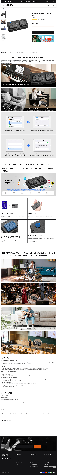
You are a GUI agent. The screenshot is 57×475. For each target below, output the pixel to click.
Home (2, 8)
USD (52, 1)
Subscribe (37, 446)
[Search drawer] (48, 5)
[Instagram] (3, 1)
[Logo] (9, 5)
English (47, 1)
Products (6, 8)
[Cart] (53, 5)
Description (3, 52)
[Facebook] (6, 1)
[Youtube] (8, 1)
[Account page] (50, 5)
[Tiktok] (11, 1)
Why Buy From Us (20, 52)
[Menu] (3, 5)
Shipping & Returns (32, 52)
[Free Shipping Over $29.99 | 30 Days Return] (28, 1)
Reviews (11, 52)
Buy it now (43, 32)
